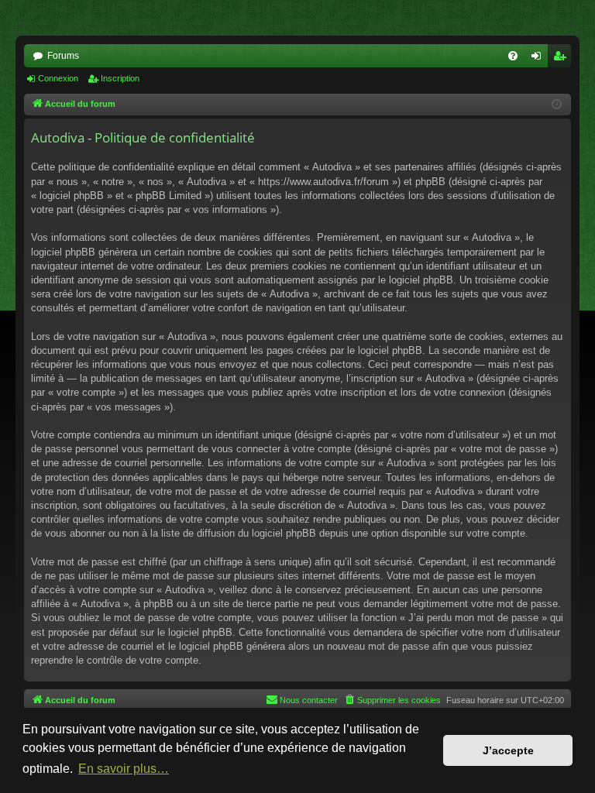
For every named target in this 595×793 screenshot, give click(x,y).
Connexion (58, 78)
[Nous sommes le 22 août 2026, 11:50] (557, 105)
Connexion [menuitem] (539, 58)
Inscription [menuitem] (562, 58)
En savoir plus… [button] (123, 768)
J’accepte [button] (508, 750)
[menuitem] (512, 55)
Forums (63, 55)
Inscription (120, 78)
